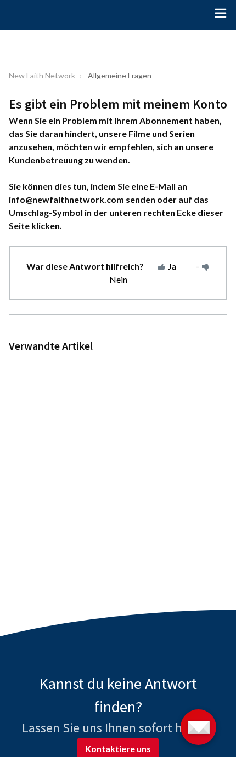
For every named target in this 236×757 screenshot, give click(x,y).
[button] (220, 15)
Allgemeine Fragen (119, 75)
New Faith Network (42, 75)
